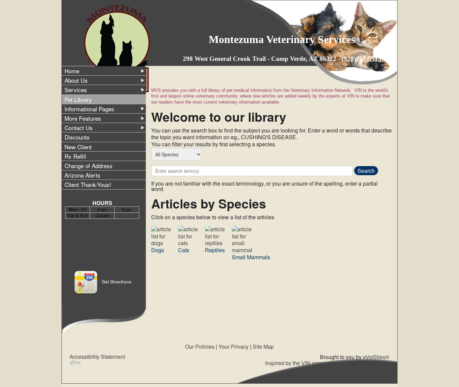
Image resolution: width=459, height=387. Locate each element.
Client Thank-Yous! (88, 184)
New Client (78, 147)
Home (72, 71)
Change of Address (89, 165)
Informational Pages (89, 109)
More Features (83, 118)
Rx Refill (75, 156)
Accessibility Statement (97, 356)
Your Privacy (233, 346)
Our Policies (199, 346)
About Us (76, 80)
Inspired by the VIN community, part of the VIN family (327, 363)
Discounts (77, 137)
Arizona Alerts (82, 175)
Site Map (263, 346)
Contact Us (79, 127)
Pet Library (78, 99)
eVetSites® (376, 357)
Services (76, 89)
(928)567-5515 (361, 58)
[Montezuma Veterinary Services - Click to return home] (117, 48)
